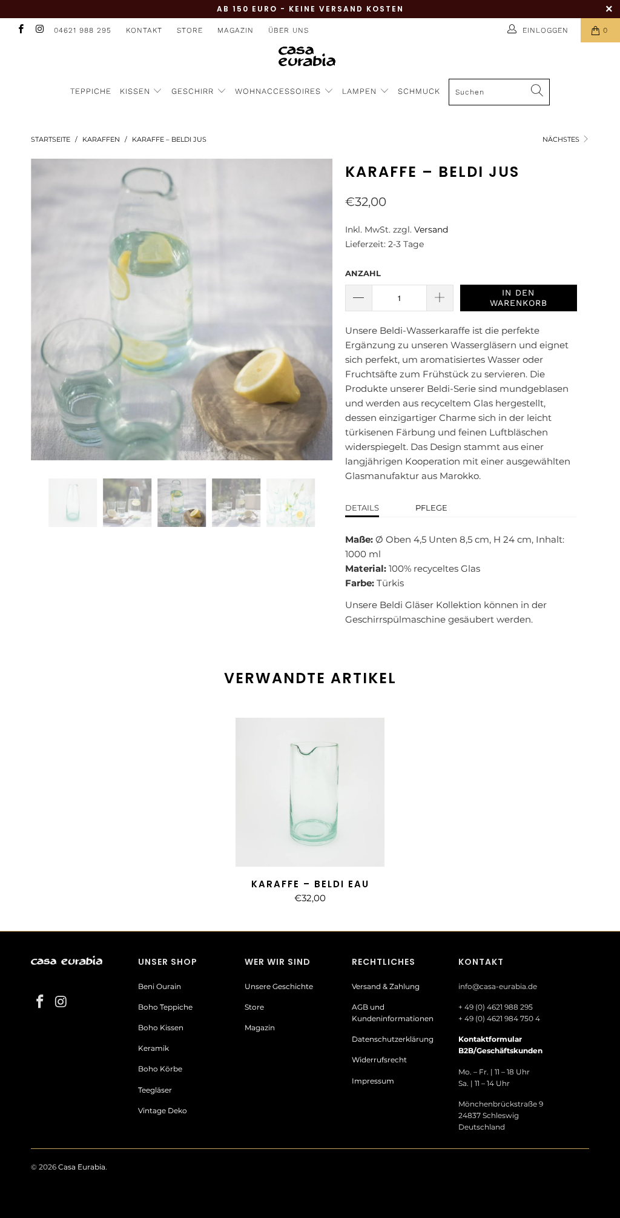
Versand (431, 229)
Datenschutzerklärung (393, 1039)
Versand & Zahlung (386, 986)
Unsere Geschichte (279, 986)
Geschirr (194, 91)
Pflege (431, 507)
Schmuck (419, 91)
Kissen (135, 91)
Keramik (153, 1048)
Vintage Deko (162, 1110)
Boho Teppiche (165, 1006)
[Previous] (47, 309)
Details (362, 507)
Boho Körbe (160, 1068)
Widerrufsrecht (379, 1059)
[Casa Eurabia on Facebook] (20, 30)
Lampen (361, 91)
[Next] (317, 309)
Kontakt (144, 30)
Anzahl (363, 273)
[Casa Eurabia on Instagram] (39, 30)
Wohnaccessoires (279, 91)
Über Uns (288, 30)
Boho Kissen (160, 1027)
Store (190, 30)
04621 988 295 (82, 30)
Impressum (373, 1080)
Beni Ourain (159, 986)
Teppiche (90, 91)
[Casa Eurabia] (310, 56)
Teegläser (155, 1089)
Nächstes (561, 139)
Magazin (235, 30)
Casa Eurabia (81, 1166)
